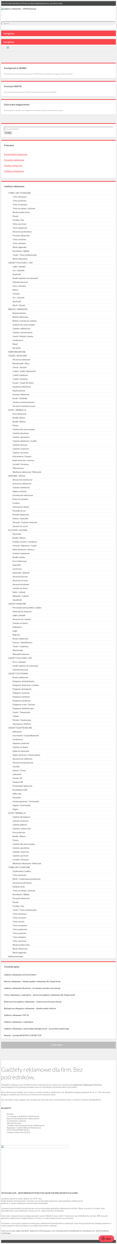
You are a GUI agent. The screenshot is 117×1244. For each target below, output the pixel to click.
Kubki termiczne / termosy (23, 460)
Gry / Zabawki (18, 270)
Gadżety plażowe (20, 445)
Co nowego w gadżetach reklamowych (23, 1116)
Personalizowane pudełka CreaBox (27, 607)
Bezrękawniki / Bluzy (21, 363)
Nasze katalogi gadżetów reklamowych (23, 1118)
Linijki (15, 631)
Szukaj (8, 133)
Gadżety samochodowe (22, 332)
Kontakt (10, 1114)
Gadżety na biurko (20, 623)
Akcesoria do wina (20, 580)
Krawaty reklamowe (21, 394)
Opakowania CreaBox (22, 871)
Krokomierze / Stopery (22, 456)
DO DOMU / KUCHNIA (17, 530)
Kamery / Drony (19, 770)
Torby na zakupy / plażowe (24, 208)
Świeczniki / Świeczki (21, 573)
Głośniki (16, 766)
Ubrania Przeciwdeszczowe (24, 406)
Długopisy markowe (21, 693)
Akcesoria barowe (20, 576)
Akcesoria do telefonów (22, 759)
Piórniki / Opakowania (22, 720)
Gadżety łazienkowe (21, 487)
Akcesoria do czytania (22, 619)
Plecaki (15, 216)
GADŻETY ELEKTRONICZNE (20, 728)
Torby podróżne (19, 201)
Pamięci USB (18, 782)
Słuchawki (17, 797)
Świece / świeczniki (20, 518)
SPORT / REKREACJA (17, 410)
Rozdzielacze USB (20, 790)
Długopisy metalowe (21, 697)
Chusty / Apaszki (20, 367)
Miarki (15, 344)
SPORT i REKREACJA (17, 813)
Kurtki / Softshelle (20, 398)
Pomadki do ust (19, 511)
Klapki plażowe (19, 390)
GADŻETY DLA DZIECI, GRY (20, 658)
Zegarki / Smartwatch (21, 805)
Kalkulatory (17, 627)
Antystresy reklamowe (22, 483)
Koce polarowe (19, 832)
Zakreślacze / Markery (22, 724)
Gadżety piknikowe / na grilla (25, 441)
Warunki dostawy (14, 1123)
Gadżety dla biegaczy (21, 817)
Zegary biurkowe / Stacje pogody (26, 755)
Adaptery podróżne (21, 743)
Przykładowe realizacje (16, 1121)
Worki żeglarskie (19, 247)
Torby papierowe (20, 228)
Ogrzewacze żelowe (21, 507)
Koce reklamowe (19, 414)
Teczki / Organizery (21, 646)
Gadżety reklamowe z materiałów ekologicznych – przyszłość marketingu (36, 1029)
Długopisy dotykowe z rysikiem (26, 685)
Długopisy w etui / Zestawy (24, 704)
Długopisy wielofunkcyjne (23, 708)
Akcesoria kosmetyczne (22, 480)
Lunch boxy (17, 569)
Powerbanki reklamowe (15, 154)
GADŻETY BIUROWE (17, 604)
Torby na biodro (19, 239)
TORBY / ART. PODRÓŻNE (19, 193)
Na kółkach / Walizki (21, 251)
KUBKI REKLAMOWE (17, 352)
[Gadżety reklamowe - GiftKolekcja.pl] (18, 12)
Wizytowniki (18, 650)
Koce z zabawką (19, 286)
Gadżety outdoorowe (22, 828)
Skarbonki (17, 274)
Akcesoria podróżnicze (22, 232)
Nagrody (16, 635)
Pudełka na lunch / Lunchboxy (25, 542)
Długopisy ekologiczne (22, 689)
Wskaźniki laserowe (21, 654)
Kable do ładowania (21, 751)
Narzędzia (17, 348)
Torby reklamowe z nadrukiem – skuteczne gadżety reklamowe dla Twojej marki (39, 995)
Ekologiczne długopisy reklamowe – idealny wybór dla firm (30, 1008)
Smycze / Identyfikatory (22, 642)
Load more (56, 1045)
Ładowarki (17, 774)
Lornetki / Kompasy (21, 464)
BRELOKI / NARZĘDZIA (18, 309)
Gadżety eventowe (20, 821)
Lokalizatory (18, 340)
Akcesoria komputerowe (23, 763)
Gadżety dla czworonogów (24, 325)
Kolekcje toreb (19, 887)
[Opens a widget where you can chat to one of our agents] (106, 1239)
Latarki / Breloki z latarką (23, 336)
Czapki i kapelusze (20, 375)
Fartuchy (16, 294)
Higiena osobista (19, 491)
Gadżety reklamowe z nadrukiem (18, 1022)
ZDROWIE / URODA (16, 476)
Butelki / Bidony (19, 421)
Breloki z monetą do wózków (25, 321)
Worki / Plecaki (19, 305)
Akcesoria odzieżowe (21, 359)
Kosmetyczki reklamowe (23, 495)
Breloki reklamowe (20, 317)
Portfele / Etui (18, 220)
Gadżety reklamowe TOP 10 (16, 1015)
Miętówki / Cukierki (21, 596)
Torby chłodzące (20, 197)
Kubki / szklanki (19, 592)
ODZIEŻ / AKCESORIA (17, 356)
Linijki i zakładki (19, 266)
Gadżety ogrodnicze (21, 437)
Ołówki (16, 716)
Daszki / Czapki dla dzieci (23, 383)
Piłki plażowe (18, 468)
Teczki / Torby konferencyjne (25, 255)
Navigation (8, 33)
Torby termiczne (19, 875)
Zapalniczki (17, 600)
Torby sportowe (19, 224)
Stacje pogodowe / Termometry (26, 801)
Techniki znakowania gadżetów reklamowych (25, 1125)
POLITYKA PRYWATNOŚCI (18, 1130)
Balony (15, 290)
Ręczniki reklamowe (21, 514)
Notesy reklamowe (20, 639)
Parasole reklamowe (14, 159)
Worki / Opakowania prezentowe (26, 879)
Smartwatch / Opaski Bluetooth (26, 735)
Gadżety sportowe (20, 452)
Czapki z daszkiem (20, 379)
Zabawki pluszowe (20, 282)
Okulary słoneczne (13, 165)
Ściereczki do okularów (22, 611)
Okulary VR (17, 778)
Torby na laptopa (20, 204)
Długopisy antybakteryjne (23, 681)
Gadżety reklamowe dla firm (18, 1132)
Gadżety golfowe (20, 825)
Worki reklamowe (20, 259)
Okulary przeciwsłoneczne (23, 402)
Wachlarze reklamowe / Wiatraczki (27, 472)
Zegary (15, 809)
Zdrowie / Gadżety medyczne (25, 522)
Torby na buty (18, 921)
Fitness (15, 425)
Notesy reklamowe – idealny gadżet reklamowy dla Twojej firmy (32, 981)
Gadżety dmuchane (21, 433)
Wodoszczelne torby (21, 212)
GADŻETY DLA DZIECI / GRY (20, 263)
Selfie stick (17, 794)
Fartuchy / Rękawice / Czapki (25, 545)
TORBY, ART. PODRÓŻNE (19, 867)
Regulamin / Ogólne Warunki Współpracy (24, 1128)
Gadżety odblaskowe (21, 328)
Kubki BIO (17, 565)
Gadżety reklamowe (14, 171)
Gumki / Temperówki (21, 712)
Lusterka (16, 503)
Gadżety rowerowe (21, 449)
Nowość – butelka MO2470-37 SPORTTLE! (23, 1035)
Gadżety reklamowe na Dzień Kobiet (20, 975)
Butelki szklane (19, 418)
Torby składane (19, 243)
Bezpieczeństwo (19, 313)
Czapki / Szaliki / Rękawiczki (24, 371)
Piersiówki (17, 534)
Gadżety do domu (20, 588)
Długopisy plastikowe (22, 701)
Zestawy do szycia (20, 526)
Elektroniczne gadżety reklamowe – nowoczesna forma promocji (32, 1002)
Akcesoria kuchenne (21, 584)
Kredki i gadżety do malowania (25, 278)
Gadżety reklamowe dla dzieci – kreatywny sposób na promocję (32, 988)
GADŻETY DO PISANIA (18, 673)
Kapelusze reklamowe (22, 387)
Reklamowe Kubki (15, 956)
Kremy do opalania (20, 499)
